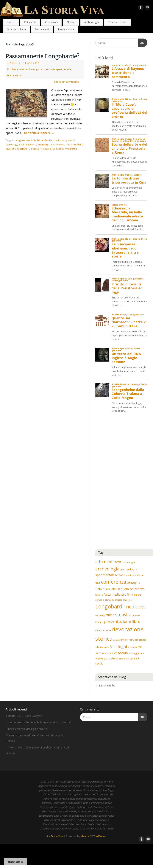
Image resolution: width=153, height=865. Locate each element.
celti (128, 575)
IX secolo (127, 600)
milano (111, 615)
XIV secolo (131, 658)
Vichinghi (118, 646)
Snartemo (43, 144)
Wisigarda (71, 148)
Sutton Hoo (57, 144)
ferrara (99, 594)
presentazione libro (122, 621)
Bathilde (38, 140)
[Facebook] (141, 8)
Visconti (109, 653)
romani (123, 639)
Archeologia (91, 22)
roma (116, 640)
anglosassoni (24, 140)
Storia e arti (42, 29)
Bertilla (48, 140)
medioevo (135, 606)
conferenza (113, 581)
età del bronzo (134, 589)
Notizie (71, 22)
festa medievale (115, 594)
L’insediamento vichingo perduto (26, 729)
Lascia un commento (66, 81)
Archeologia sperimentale (56, 69)
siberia (99, 647)
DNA (98, 589)
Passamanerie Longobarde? (42, 56)
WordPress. (99, 836)
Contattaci (51, 22)
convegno (133, 583)
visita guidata (136, 653)
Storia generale (117, 22)
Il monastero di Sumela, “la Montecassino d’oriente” (38, 722)
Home (11, 22)
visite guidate (105, 658)
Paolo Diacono (27, 144)
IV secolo (117, 599)
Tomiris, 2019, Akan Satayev (24, 716)
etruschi (117, 589)
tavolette (11, 148)
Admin (14, 63)
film (130, 594)
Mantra (85, 836)
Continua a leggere (39, 133)
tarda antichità (74, 144)
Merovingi (11, 144)
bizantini (120, 575)
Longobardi (68, 140)
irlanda (108, 600)
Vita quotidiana (16, 29)
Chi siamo (30, 22)
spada (106, 647)
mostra (124, 614)
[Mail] (147, 8)
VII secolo (58, 148)
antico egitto (129, 562)
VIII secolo (133, 647)
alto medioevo (109, 561)
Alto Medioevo (15, 69)
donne (107, 589)
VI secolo (45, 148)
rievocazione (103, 630)
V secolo (34, 148)
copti (57, 140)
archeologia (107, 569)
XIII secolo (120, 658)
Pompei (99, 622)
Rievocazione (66, 29)
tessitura (22, 148)
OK (141, 42)
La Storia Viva (55, 836)
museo (136, 615)
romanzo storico (137, 639)
